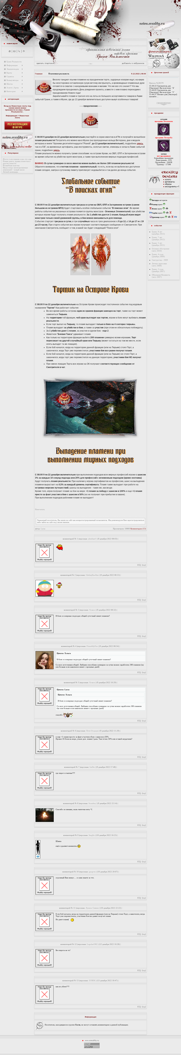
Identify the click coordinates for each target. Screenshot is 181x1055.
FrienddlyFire (92, 646)
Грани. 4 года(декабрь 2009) (158, 255)
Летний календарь (10, 172)
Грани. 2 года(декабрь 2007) (158, 270)
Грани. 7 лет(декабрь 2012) (158, 238)
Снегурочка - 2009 (160, 260)
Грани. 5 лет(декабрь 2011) (158, 244)
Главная (38, 74)
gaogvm (92, 872)
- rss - (90, 63)
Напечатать (40, 509)
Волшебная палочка (11, 165)
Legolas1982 (92, 944)
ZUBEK (92, 980)
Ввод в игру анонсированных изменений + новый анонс (15, 169)
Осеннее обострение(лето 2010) (160, 250)
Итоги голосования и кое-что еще (17, 159)
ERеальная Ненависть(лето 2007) (161, 276)
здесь (140, 143)
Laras (43, 529)
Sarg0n (92, 835)
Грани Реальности (20, 111)
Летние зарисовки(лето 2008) (159, 264)
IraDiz (92, 767)
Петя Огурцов (92, 731)
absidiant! (92, 539)
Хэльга (92, 610)
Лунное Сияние (92, 908)
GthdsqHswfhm (92, 575)
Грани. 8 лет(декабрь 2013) (158, 233)
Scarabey (92, 803)
